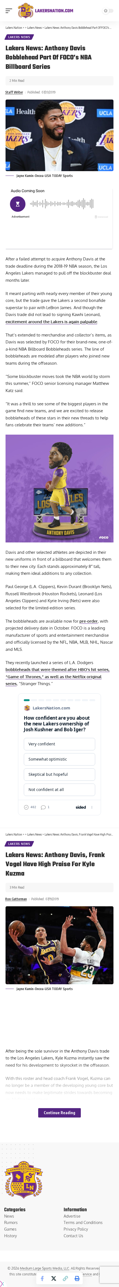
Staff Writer (14, 92)
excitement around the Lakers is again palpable (51, 321)
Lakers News (19, 37)
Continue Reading (59, 1112)
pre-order (88, 621)
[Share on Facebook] (42, 1278)
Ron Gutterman (16, 899)
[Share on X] (54, 1278)
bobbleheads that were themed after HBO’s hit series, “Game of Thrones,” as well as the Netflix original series (58, 676)
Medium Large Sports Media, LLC (44, 1268)
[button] (10, 11)
